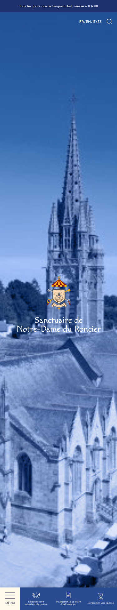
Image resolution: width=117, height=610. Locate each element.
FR (81, 21)
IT (94, 21)
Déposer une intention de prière (36, 603)
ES (99, 21)
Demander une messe (100, 603)
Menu (10, 603)
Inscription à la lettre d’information (68, 603)
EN (88, 21)
